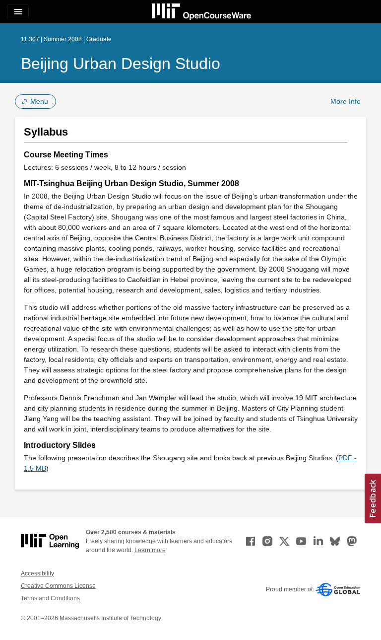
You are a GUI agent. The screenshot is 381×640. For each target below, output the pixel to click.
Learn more (150, 550)
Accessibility (37, 573)
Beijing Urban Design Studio (120, 63)
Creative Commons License (58, 585)
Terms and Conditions (50, 598)
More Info (345, 101)
